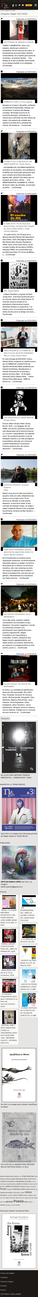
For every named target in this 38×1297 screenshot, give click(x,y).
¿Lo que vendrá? (15, 1205)
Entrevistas (33, 1186)
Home (2, 10)
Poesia (19, 1201)
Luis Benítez (10, 1195)
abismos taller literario (12, 1176)
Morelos (25, 1195)
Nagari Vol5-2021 (29, 1197)
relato (26, 1202)
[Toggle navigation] (36, 5)
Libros (28, 1192)
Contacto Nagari (7, 1281)
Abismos (2, 1176)
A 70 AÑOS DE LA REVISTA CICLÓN (28, 940)
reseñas (2, 1205)
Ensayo (27, 1186)
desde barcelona (11, 1184)
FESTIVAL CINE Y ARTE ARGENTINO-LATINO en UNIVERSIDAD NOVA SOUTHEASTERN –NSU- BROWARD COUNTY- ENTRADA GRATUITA (9, 1034)
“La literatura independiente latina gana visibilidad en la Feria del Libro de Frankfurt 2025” (9, 1000)
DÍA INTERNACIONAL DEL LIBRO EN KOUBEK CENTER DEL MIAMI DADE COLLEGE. (27, 914)
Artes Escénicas (28, 1176)
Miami (21, 1195)
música (30, 1195)
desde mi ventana (22, 1184)
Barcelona (19, 1179)
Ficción (3, 1189)
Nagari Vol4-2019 (19, 1197)
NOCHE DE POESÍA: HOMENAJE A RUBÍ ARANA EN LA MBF (28, 986)
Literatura (3, 1195)
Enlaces (22, 1186)
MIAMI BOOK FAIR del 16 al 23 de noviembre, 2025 (8, 972)
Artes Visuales (11, 1179)
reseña (31, 1202)
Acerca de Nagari (7, 1273)
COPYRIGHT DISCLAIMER (10, 1294)
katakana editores (30, 1189)
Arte (20, 1176)
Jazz (23, 1189)
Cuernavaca (3, 1184)
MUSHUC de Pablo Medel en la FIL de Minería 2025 (28, 962)
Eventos (3, 1286)
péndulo (9, 1201)
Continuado (7, 66)
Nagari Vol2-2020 (10, 1198)
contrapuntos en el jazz (23, 1181)
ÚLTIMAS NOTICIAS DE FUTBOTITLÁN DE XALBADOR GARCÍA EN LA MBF (28, 1012)
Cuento (34, 1181)
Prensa (3, 1290)
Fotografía (9, 1189)
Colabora (4, 1277)
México (16, 1195)
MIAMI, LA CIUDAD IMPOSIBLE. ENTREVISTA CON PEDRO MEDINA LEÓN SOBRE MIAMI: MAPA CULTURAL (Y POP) (9, 917)
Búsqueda (5, 718)
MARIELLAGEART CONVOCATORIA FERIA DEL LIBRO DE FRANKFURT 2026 (9, 947)
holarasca (16, 1189)
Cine (25, 1179)
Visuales (8, 1205)
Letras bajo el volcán (18, 1192)
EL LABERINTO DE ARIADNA (11, 1186)
